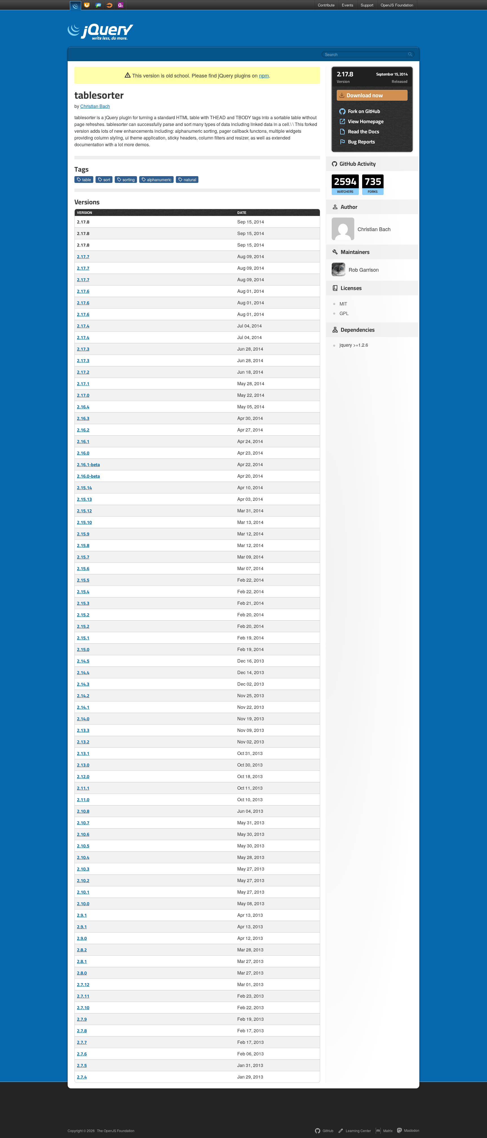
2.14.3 (83, 684)
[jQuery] (75, 5)
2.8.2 (82, 950)
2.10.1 (83, 892)
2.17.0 (83, 395)
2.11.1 (83, 788)
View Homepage (366, 121)
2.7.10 (83, 1007)
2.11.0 (83, 799)
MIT (343, 303)
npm (264, 75)
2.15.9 (83, 534)
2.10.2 (83, 880)
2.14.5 (83, 661)
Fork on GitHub (364, 111)
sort (106, 179)
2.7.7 (82, 1042)
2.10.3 (83, 869)
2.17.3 (83, 349)
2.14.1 (83, 707)
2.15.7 (83, 557)
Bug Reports (361, 142)
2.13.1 (83, 753)
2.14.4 (83, 672)
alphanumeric (159, 179)
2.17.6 (83, 291)
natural (190, 179)
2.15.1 (83, 638)
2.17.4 (83, 326)
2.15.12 (84, 510)
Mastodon (411, 1130)
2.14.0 (83, 718)
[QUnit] (120, 5)
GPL (344, 313)
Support (367, 5)
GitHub (328, 1130)
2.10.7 (83, 822)
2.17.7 (83, 256)
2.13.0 (83, 765)
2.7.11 (83, 996)
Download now (365, 95)
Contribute (326, 5)
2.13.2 (83, 742)
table (86, 179)
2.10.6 (83, 834)
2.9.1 (82, 915)
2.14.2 (83, 695)
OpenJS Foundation (397, 5)
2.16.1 (83, 441)
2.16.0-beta (88, 476)
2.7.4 (82, 1077)
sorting (129, 179)
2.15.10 (84, 522)
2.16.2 (83, 430)
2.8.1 (82, 961)
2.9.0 (82, 938)
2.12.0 (83, 776)
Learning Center (358, 1130)
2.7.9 (82, 1019)
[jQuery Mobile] (98, 5)
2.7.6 (82, 1054)
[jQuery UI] (86, 5)
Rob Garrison (364, 269)
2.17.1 (83, 383)
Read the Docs (363, 132)
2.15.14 (84, 487)
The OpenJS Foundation (115, 1130)
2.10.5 (83, 846)
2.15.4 (83, 591)
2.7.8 (82, 1030)
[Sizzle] (109, 5)
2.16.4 (83, 406)
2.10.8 (83, 811)
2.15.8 (83, 545)
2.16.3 (83, 418)
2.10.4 (83, 857)
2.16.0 (83, 453)
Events (347, 5)
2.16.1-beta (88, 464)
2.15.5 (83, 580)
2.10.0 (83, 903)
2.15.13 (84, 499)
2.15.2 (83, 614)
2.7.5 (82, 1065)
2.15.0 (83, 649)
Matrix (388, 1130)
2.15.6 (83, 568)
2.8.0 (82, 973)
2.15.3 (83, 603)
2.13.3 (83, 730)
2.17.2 (83, 372)
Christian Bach (95, 106)
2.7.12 (83, 984)
